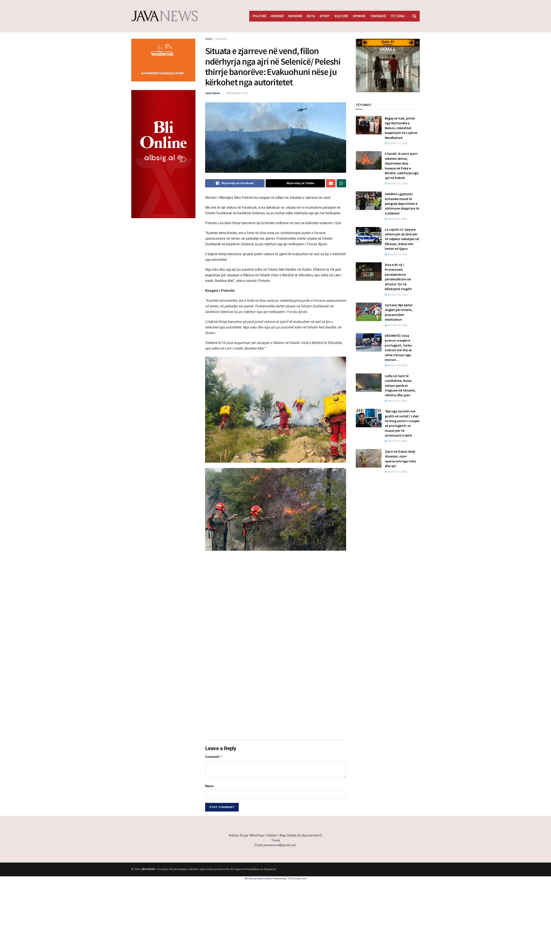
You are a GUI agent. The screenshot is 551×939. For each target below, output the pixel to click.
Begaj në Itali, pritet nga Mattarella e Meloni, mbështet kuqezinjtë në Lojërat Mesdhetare (401, 128)
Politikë (259, 16)
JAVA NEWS (148, 869)
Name (209, 786)
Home (208, 38)
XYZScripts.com (297, 878)
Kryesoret (221, 38)
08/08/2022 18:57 (237, 93)
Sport (325, 16)
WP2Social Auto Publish (258, 878)
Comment (213, 757)
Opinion (359, 16)
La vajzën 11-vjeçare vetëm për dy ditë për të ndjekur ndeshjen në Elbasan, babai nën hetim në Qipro (402, 239)
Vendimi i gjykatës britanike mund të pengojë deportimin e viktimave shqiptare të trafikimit (402, 203)
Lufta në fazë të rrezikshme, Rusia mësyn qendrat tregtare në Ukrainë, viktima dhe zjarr (400, 385)
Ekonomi (295, 16)
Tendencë (378, 16)
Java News (212, 93)
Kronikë (277, 16)
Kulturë (341, 16)
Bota (311, 16)
